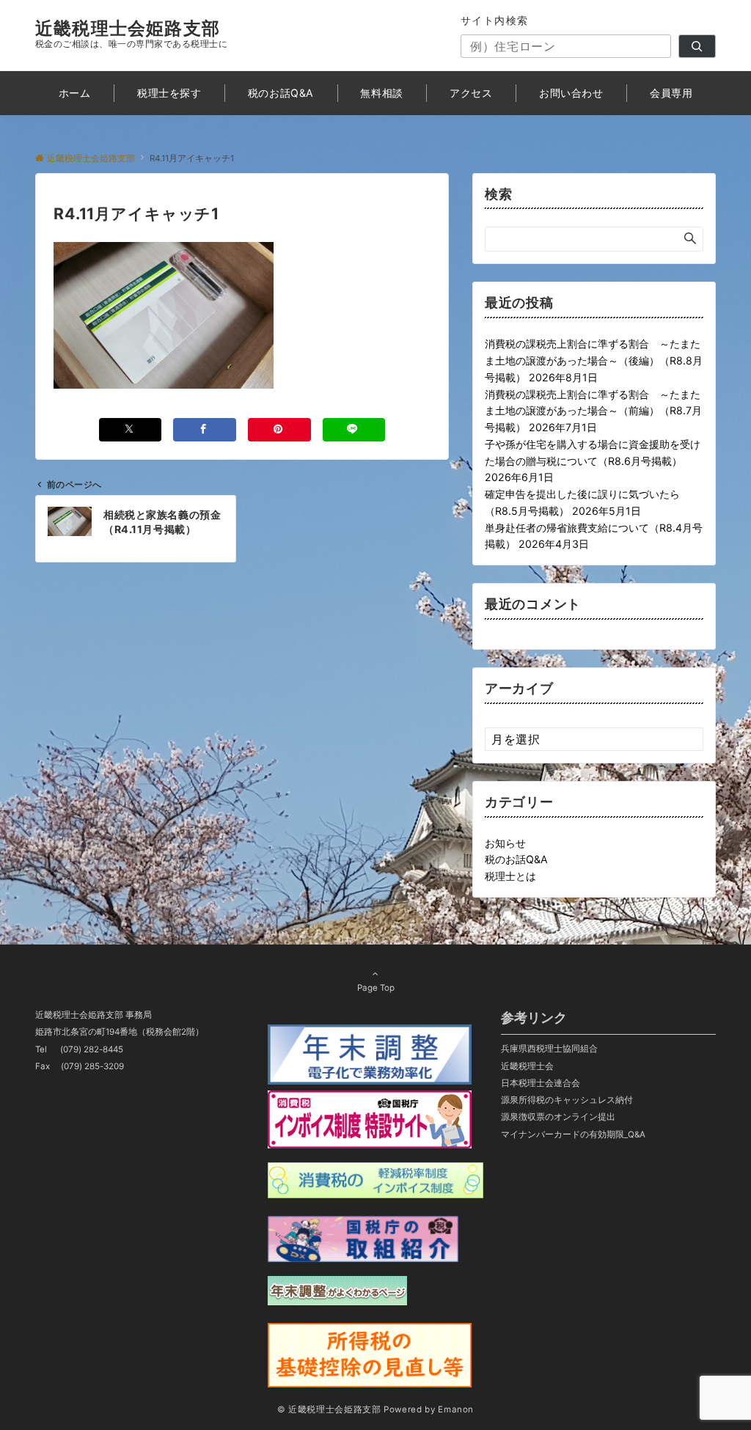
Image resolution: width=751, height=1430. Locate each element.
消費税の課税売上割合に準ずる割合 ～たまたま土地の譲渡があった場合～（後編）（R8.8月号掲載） (594, 360)
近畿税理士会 (527, 1066)
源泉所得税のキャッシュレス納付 (567, 1100)
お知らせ (505, 843)
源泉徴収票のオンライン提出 (558, 1117)
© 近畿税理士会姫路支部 (329, 1409)
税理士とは (510, 876)
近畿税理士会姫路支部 (127, 28)
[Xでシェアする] (130, 429)
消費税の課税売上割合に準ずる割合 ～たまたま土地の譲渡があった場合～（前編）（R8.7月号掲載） (593, 411)
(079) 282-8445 (91, 1049)
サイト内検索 (495, 20)
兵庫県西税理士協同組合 (549, 1049)
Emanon (456, 1409)
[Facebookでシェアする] (204, 429)
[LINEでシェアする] (354, 429)
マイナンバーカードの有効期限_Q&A (573, 1134)
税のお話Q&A (516, 859)
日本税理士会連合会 (540, 1083)
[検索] (697, 46)
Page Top (376, 988)
